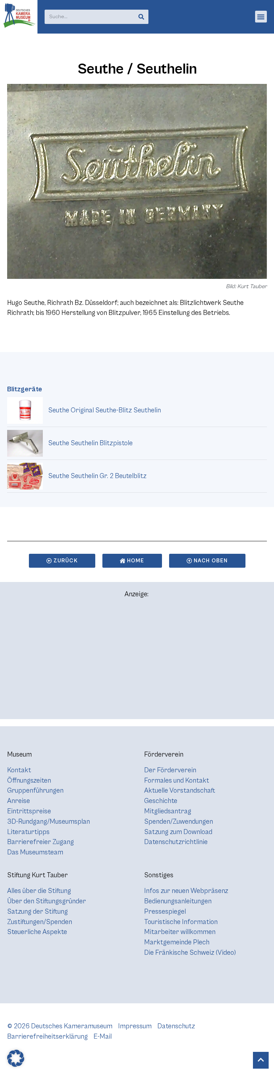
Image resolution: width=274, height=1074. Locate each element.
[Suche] (141, 17)
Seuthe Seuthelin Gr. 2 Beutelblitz (97, 476)
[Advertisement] (137, 662)
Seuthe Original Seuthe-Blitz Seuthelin (104, 410)
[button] (261, 16)
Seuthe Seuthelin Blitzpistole (90, 443)
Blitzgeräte (24, 389)
